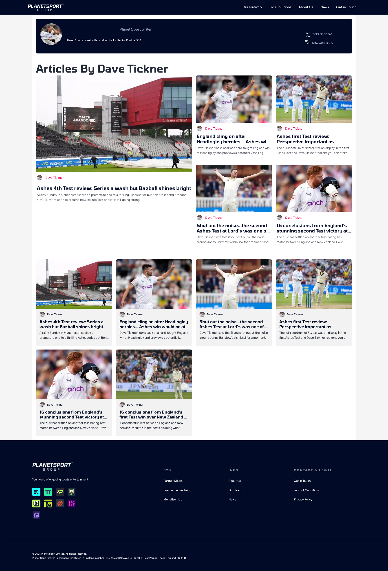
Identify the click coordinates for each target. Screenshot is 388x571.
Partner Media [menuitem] (173, 480)
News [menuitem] (324, 7)
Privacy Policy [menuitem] (303, 499)
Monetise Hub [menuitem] (172, 499)
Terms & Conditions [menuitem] (307, 490)
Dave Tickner (54, 177)
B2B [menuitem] (167, 470)
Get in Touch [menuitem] (346, 7)
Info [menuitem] (234, 470)
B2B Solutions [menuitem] (280, 7)
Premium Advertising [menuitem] (177, 490)
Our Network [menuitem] (252, 7)
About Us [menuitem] (306, 7)
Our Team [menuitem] (235, 490)
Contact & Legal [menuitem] (313, 470)
